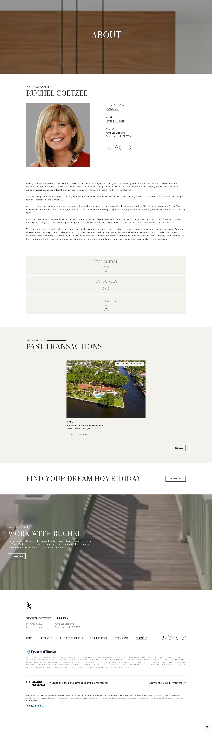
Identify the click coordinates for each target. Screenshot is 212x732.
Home (29, 638)
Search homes (175, 479)
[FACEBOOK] (115, 147)
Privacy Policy (178, 683)
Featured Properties (71, 638)
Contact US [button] (17, 556)
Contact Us (141, 638)
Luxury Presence (99, 683)
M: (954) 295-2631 (34, 624)
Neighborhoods (98, 638)
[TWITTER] (108, 147)
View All (178, 448)
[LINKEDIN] (128, 147)
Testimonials (121, 638)
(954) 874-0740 (123, 667)
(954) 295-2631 (112, 109)
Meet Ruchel (46, 638)
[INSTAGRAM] (121, 147)
